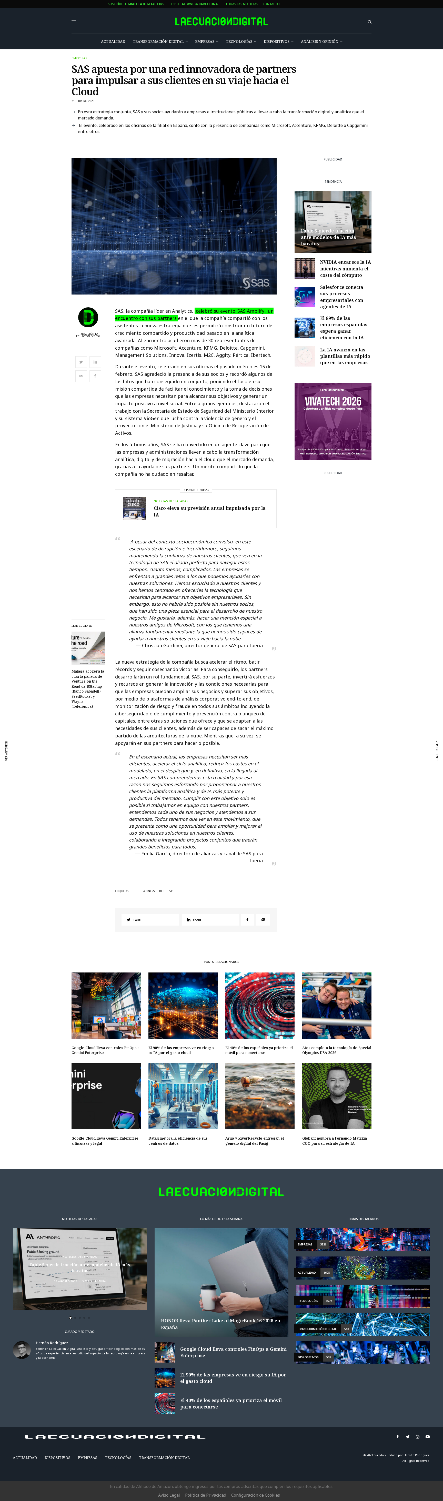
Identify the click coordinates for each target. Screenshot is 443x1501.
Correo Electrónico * (164, 728)
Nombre (152, 748)
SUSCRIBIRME (163, 806)
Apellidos (154, 767)
